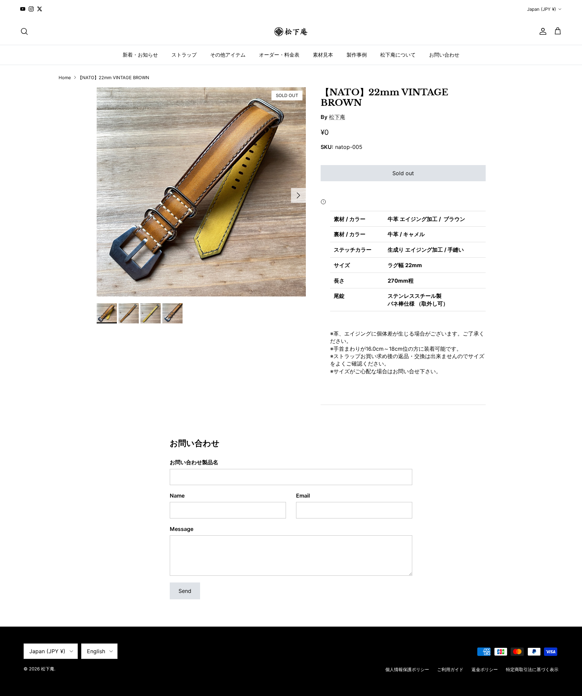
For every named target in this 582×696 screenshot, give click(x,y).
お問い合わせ (444, 54)
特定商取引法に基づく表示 (532, 669)
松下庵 (337, 117)
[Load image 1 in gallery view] (201, 191)
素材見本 (323, 54)
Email (303, 495)
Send (185, 591)
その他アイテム (228, 54)
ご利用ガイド (450, 669)
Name (177, 495)
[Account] (541, 31)
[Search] (24, 31)
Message (181, 529)
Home (65, 77)
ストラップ (184, 54)
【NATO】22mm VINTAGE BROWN (113, 77)
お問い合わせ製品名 (194, 462)
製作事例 (357, 54)
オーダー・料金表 (279, 54)
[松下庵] (291, 31)
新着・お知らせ (140, 54)
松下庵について (398, 54)
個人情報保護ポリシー (407, 669)
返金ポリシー (485, 669)
